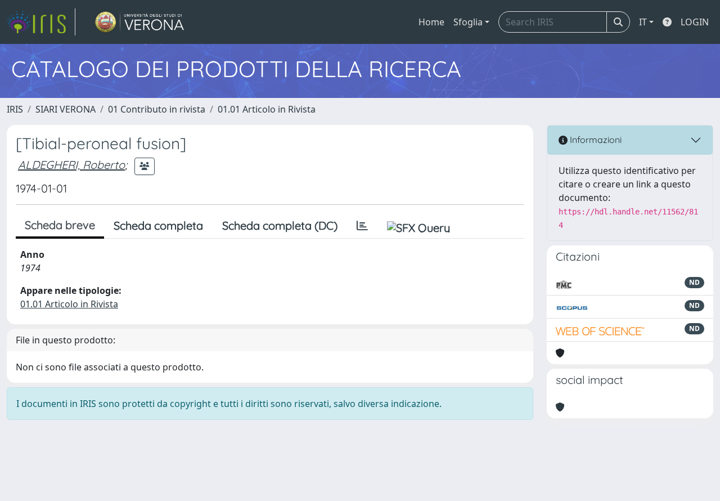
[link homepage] (41, 21)
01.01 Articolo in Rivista (267, 109)
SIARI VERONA (65, 109)
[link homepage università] (139, 21)
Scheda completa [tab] (158, 225)
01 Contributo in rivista (156, 109)
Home (431, 22)
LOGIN (695, 22)
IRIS (15, 109)
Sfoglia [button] (468, 22)
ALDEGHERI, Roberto (71, 165)
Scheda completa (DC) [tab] (280, 225)
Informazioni (595, 139)
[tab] (362, 226)
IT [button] (643, 22)
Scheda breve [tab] (60, 225)
